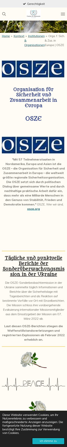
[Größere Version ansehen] (33, 69)
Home (6, 36)
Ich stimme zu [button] (48, 441)
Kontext (19, 36)
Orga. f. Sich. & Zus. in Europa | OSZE (55, 40)
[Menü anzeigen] (63, 14)
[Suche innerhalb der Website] (4, 14)
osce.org (33, 209)
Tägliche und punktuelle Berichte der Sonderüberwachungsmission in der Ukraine (34, 266)
